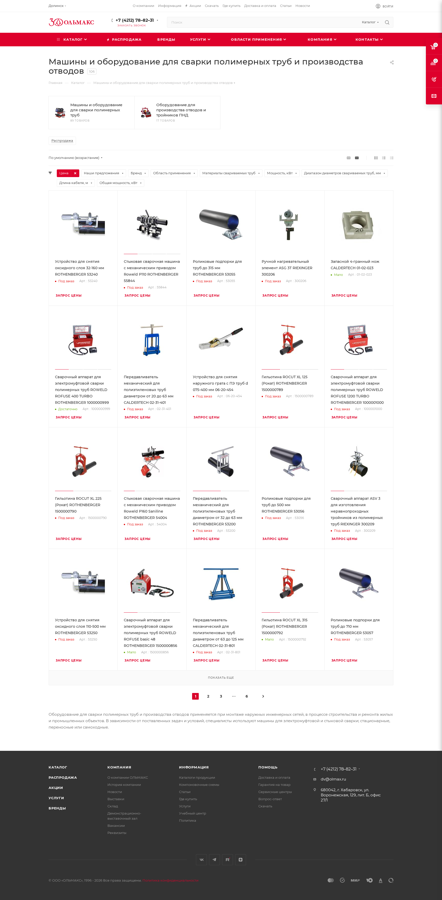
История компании (124, 785)
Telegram (214, 859)
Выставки (115, 799)
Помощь (268, 767)
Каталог (58, 767)
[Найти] (387, 22)
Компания (119, 767)
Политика (187, 820)
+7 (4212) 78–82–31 (135, 20)
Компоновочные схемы (199, 785)
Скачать (265, 806)
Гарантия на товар (274, 785)
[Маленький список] (348, 158)
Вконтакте (201, 859)
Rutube (227, 859)
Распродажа (63, 777)
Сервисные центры (275, 792)
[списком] (383, 158)
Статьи (185, 792)
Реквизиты (116, 833)
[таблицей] (391, 158)
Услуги (56, 798)
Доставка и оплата (274, 777)
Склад (112, 806)
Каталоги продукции (197, 777)
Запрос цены (69, 295)
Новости (114, 792)
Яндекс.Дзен (240, 859)
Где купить (188, 799)
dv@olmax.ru (333, 779)
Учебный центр (192, 813)
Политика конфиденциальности (170, 880)
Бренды (57, 808)
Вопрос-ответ (270, 799)
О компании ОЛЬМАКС (127, 777)
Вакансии (116, 825)
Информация (194, 767)
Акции (56, 788)
